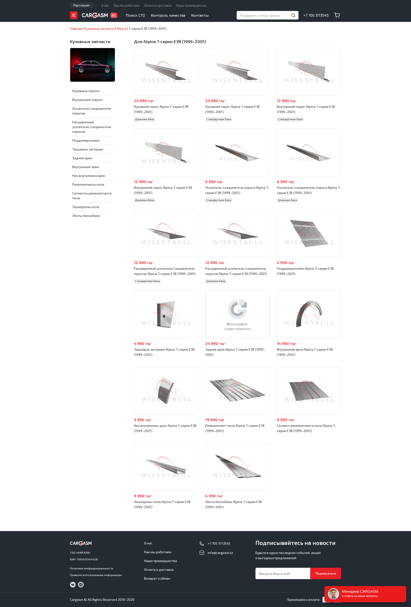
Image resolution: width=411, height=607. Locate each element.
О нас (105, 5)
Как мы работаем (127, 5)
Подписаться (326, 573)
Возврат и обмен (157, 578)
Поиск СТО (135, 15)
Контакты (200, 15)
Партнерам (81, 5)
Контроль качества (168, 15)
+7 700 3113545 (316, 15)
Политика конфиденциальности (91, 568)
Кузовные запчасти (90, 41)
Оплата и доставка (157, 5)
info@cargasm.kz (220, 553)
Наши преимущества (191, 5)
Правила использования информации (96, 575)
